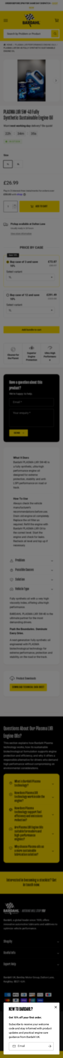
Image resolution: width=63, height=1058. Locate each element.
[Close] (55, 1007)
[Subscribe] (50, 1046)
